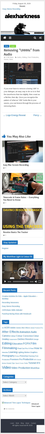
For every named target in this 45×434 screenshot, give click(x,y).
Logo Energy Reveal (14, 115)
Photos (17, 356)
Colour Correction (24, 336)
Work (17, 423)
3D (3, 328)
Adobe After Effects (23, 328)
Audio (19, 57)
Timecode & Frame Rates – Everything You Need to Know (21, 198)
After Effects (10, 331)
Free (31, 348)
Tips (13, 363)
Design (36, 339)
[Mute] (36, 281)
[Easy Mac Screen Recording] (22, 142)
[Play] (5, 281)
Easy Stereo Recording (11, 9)
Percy (37, 115)
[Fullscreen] (40, 281)
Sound (6, 59)
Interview (5, 352)
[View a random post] (40, 37)
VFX (38, 363)
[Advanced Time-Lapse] (17, 403)
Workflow (35, 368)
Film (33, 343)
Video (6, 367)
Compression (13, 339)
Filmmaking (9, 348)
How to (38, 348)
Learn (13, 46)
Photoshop (24, 356)
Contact (33, 423)
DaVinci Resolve (25, 339)
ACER (7, 327)
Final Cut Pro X (23, 348)
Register (5, 248)
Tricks (26, 363)
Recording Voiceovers (10, 302)
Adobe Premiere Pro (37, 328)
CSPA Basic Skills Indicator (12, 310)
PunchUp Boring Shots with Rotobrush (16, 314)
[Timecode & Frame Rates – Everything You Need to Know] (22, 174)
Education (17, 343)
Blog (6, 46)
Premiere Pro (16, 359)
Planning (31, 356)
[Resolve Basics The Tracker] (22, 209)
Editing (24, 57)
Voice (11, 59)
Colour (13, 336)
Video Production (20, 367)
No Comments (10, 409)
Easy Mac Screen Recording (16, 164)
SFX (35, 359)
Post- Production (33, 57)
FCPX (26, 343)
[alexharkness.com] (22, 28)
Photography (8, 356)
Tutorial (32, 363)
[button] (22, 272)
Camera (6, 336)
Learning (12, 352)
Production (28, 359)
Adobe (13, 328)
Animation (24, 331)
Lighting (21, 352)
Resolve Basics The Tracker (15, 232)
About (27, 423)
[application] (22, 272)
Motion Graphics (30, 352)
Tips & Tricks (19, 363)
